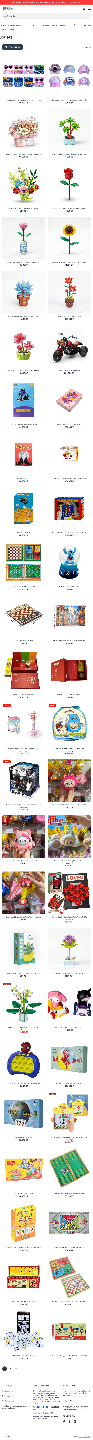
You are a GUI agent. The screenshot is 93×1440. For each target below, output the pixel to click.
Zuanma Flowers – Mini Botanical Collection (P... (24, 316)
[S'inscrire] (88, 1401)
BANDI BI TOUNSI (23, 532)
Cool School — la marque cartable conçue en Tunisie (14, 1407)
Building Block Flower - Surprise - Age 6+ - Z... (23, 973)
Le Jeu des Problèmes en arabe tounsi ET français (69, 478)
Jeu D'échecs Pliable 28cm (23, 641)
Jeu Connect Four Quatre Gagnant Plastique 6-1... (69, 532)
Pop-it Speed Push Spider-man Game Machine (23, 1083)
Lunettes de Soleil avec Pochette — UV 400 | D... (24, 100)
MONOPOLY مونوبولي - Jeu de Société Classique (69, 1356)
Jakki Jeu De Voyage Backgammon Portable (69, 1193)
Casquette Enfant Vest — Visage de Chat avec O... (69, 100)
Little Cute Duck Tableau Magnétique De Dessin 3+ (69, 1137)
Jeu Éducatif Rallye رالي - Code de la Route (69, 1247)
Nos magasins (7, 1396)
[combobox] (46, 16)
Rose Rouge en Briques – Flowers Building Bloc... (69, 208)
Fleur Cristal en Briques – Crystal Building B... (69, 973)
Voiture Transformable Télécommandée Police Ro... (24, 805)
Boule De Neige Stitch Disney (69, 586)
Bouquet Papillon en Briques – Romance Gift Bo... (23, 154)
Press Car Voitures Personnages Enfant (69, 1027)
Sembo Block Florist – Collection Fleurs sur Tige (69, 262)
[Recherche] (4, 16)
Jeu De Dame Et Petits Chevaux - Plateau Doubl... (69, 1302)
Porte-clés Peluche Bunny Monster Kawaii (69, 861)
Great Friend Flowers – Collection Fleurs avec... (23, 262)
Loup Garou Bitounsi (24, 478)
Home (4, 29)
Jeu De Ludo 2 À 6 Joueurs (23, 1193)
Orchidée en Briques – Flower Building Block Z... (24, 208)
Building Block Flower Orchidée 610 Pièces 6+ (24, 1027)
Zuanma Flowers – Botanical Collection (69, 316)
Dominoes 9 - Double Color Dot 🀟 (24, 1356)
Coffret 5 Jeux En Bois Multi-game (23, 586)
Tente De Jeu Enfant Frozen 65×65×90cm (69, 749)
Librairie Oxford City (84, 1437)
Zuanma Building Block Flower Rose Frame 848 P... (69, 917)
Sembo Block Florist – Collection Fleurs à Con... (23, 370)
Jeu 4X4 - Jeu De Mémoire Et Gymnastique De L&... (23, 1247)
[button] (84, 9)
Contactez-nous (8, 1401)
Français (7, 1436)
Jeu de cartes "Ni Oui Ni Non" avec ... (69, 424)
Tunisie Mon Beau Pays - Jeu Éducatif (69, 1083)
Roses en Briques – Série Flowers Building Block (69, 154)
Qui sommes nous (8, 1391)
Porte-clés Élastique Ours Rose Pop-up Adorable (23, 917)
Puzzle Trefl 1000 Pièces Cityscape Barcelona (69, 641)
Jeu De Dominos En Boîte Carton (23, 1302)
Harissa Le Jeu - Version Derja (23, 695)
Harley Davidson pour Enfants (69, 370)
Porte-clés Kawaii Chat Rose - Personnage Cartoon (23, 861)
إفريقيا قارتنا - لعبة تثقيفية (23, 1137)
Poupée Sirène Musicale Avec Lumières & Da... (23, 749)
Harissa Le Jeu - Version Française (69, 695)
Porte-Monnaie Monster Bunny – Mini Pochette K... (69, 805)
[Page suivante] (15, 1368)
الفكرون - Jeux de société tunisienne (24, 424)
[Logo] (8, 8)
